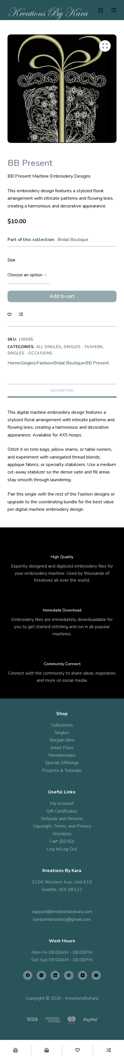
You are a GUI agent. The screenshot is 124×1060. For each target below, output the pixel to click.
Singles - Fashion (83, 347)
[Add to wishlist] (9, 314)
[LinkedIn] (55, 975)
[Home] (15, 1050)
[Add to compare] (21, 314)
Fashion (44, 363)
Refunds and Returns (62, 819)
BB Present (97, 363)
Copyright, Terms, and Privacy (62, 826)
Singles (28, 363)
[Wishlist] (77, 1050)
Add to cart (62, 296)
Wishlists (62, 834)
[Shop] (46, 1050)
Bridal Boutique (72, 239)
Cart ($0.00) (62, 841)
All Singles (48, 347)
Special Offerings (62, 763)
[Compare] (108, 1050)
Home (13, 363)
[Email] (96, 975)
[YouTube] (82, 975)
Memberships (62, 755)
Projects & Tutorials (62, 770)
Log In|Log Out (62, 849)
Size (11, 260)
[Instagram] (41, 975)
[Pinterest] (69, 975)
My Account (62, 803)
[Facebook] (28, 975)
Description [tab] (62, 390)
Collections (62, 725)
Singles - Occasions (29, 353)
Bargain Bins (62, 740)
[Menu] (114, 10)
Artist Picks (62, 748)
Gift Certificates (62, 811)
